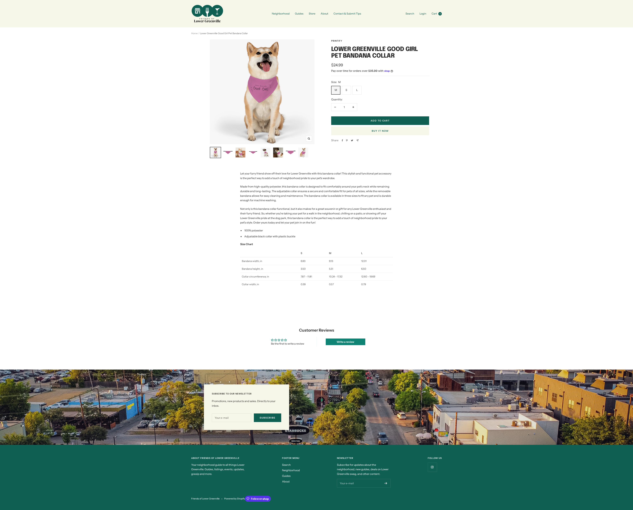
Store (312, 13)
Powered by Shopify (234, 498)
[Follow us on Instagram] (432, 467)
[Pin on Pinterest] (347, 140)
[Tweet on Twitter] (352, 140)
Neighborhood (281, 13)
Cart (436, 13)
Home (194, 33)
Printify (336, 40)
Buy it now (380, 130)
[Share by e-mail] (357, 140)
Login (423, 13)
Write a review (345, 341)
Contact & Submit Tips (347, 13)
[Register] (385, 483)
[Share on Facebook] (342, 140)
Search (410, 13)
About (324, 13)
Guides (299, 13)
